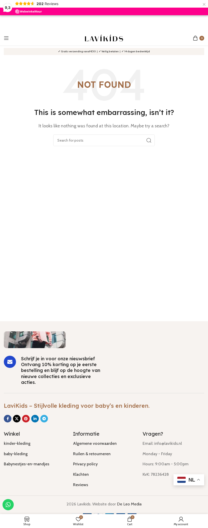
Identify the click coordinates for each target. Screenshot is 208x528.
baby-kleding (16, 453)
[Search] (149, 140)
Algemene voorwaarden (95, 443)
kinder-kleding (17, 443)
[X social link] (17, 418)
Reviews (80, 484)
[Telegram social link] (44, 418)
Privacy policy (85, 464)
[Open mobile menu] (6, 38)
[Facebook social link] (7, 418)
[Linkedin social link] (35, 418)
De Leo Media (129, 504)
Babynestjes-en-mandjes (26, 464)
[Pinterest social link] (26, 418)
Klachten (81, 474)
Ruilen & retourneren (92, 453)
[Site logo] (104, 37)
